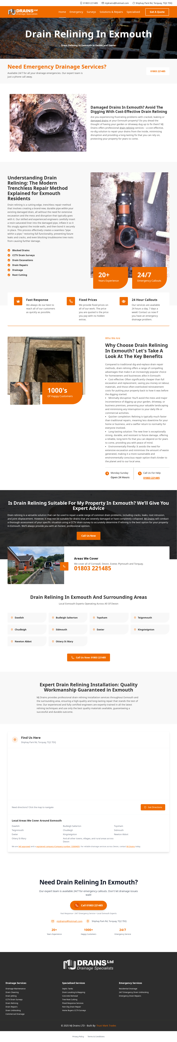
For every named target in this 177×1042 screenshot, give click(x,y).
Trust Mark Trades (106, 1025)
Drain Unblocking (13, 1010)
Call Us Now (88, 535)
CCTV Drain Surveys (14, 999)
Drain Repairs (11, 1006)
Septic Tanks (67, 988)
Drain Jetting (11, 996)
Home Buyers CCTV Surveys (74, 1010)
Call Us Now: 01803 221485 (91, 657)
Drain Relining (12, 1003)
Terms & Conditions (96, 1036)
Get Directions (155, 807)
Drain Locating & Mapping (73, 992)
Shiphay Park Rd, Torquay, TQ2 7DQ (154, 3)
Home (62, 12)
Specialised (133, 12)
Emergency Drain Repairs (130, 996)
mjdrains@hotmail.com (117, 3)
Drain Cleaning (12, 992)
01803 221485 (90, 3)
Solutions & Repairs (111, 12)
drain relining (127, 127)
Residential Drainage (128, 988)
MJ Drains (149, 518)
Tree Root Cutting (69, 999)
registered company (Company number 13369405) (58, 846)
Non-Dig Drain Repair (71, 1006)
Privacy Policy (78, 1036)
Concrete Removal (70, 996)
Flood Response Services (72, 1003)
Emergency (76, 12)
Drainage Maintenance (16, 988)
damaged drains (99, 120)
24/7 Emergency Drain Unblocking (134, 992)
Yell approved (24, 846)
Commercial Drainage (15, 1014)
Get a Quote (157, 12)
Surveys (91, 12)
